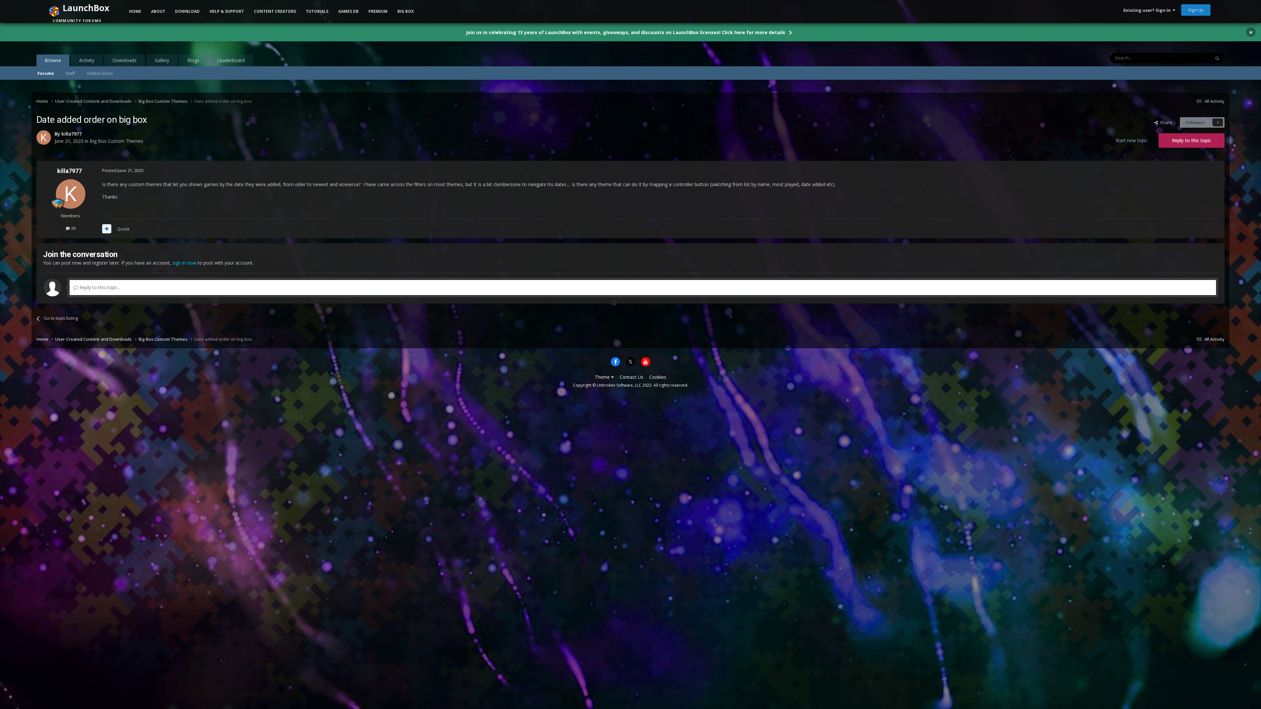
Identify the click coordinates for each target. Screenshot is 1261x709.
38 (73, 228)
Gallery (162, 60)
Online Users (100, 73)
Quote (123, 229)
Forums (45, 73)
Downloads (124, 60)
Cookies (657, 377)
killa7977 (69, 170)
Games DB (348, 11)
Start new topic (1132, 140)
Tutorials (317, 11)
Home (135, 11)
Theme (603, 377)
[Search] (1217, 58)
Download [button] (187, 11)
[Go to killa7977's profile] (70, 194)
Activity (86, 60)
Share (1165, 122)
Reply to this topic (1191, 140)
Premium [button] (377, 11)
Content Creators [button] (275, 11)
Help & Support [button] (227, 11)
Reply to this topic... (99, 287)
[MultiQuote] (106, 228)
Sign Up (1196, 10)
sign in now (184, 263)
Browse (53, 60)
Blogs (193, 60)
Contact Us (631, 377)
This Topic (1191, 58)
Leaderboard (231, 60)
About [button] (158, 11)
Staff (70, 73)
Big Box (405, 11)
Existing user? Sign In (1148, 10)
